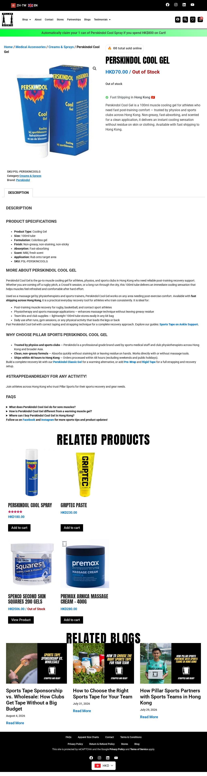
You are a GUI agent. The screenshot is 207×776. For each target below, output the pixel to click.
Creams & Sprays (61, 47)
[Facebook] (167, 4)
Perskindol (23, 180)
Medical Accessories (31, 47)
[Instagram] (176, 4)
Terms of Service (139, 749)
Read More (15, 723)
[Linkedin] (184, 4)
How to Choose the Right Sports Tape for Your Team (102, 694)
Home (8, 47)
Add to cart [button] (19, 528)
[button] (94, 68)
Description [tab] (18, 193)
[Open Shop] (30, 19)
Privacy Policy (117, 749)
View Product (21, 620)
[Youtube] (192, 4)
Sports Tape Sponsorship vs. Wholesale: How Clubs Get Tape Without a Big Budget (35, 700)
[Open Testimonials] (110, 19)
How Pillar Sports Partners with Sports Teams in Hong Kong (170, 697)
